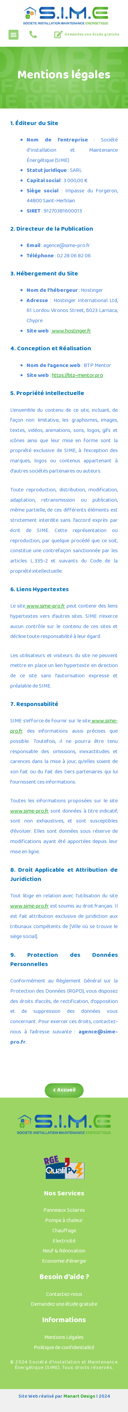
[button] (13, 35)
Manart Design (79, 1396)
